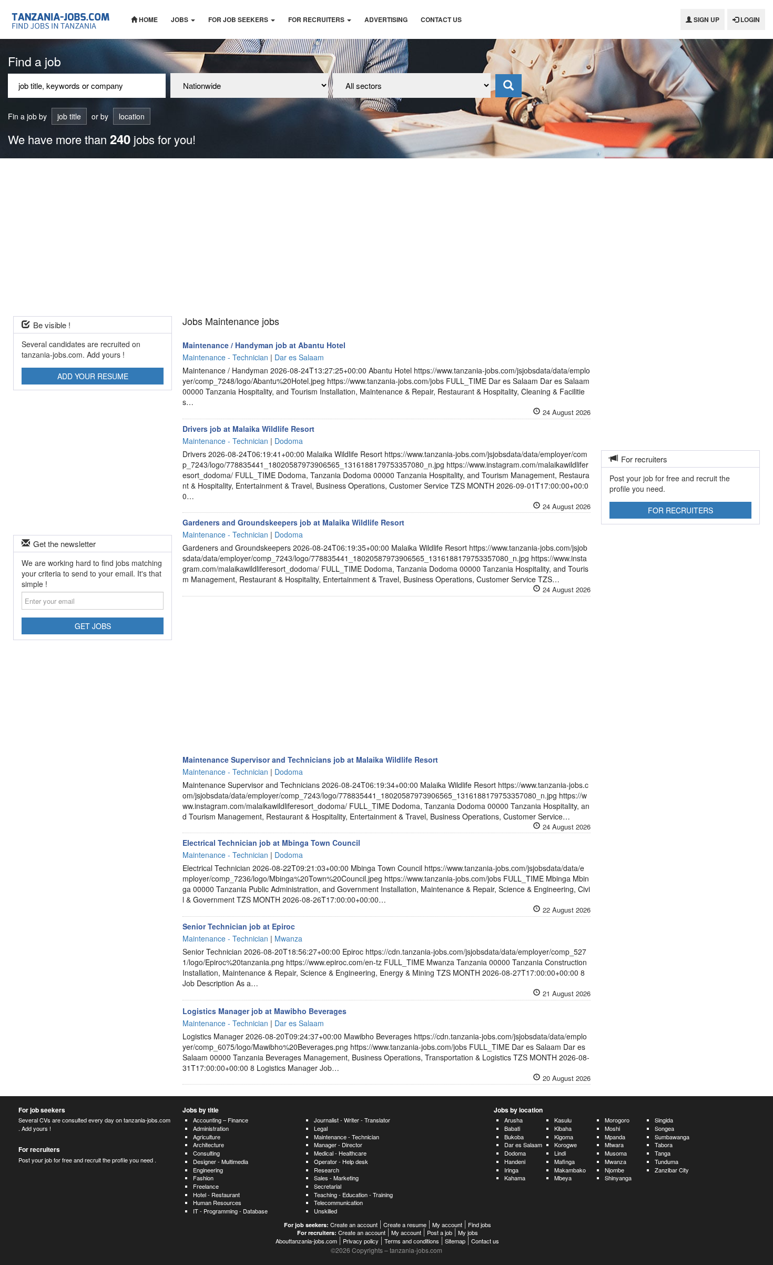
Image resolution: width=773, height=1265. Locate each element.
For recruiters (317, 19)
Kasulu (563, 1120)
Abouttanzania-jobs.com (306, 1241)
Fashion (203, 1177)
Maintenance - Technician (346, 1136)
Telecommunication (338, 1202)
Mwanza (615, 1161)
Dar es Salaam (523, 1144)
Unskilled (325, 1211)
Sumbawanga (672, 1136)
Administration (211, 1128)
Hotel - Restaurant (216, 1194)
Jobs (180, 19)
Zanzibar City (672, 1170)
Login (749, 19)
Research (326, 1170)
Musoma (616, 1153)
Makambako (570, 1170)
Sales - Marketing (336, 1177)
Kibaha (563, 1128)
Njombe (614, 1170)
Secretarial (327, 1186)
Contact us (441, 19)
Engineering (208, 1170)
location (132, 116)
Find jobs (479, 1224)
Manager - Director (338, 1144)
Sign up (705, 19)
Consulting (206, 1153)
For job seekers (239, 19)
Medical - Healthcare (340, 1153)
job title (69, 116)
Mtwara (614, 1144)
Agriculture (206, 1136)
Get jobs (93, 626)
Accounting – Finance (220, 1120)
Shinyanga (618, 1177)
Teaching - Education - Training (353, 1194)
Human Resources (217, 1202)
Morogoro (617, 1120)
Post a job (439, 1232)
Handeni (514, 1161)
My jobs (468, 1232)
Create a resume (404, 1224)
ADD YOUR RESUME (92, 376)
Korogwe (565, 1144)
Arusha (513, 1120)
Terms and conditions (411, 1241)
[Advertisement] (386, 237)
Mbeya (563, 1177)
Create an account (354, 1224)
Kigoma (563, 1136)
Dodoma (515, 1153)
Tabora (664, 1144)
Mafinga (564, 1161)
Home (147, 19)
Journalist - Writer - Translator (352, 1120)
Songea (664, 1128)
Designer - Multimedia (220, 1161)
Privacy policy (361, 1241)
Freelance (206, 1186)
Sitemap (455, 1241)
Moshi (612, 1128)
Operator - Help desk (341, 1161)
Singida (664, 1120)
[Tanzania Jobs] (61, 19)
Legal (321, 1128)
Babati (512, 1128)
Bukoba (514, 1136)
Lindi (560, 1153)
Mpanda (615, 1136)
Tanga (662, 1153)
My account (447, 1224)
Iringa (511, 1170)
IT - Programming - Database (230, 1211)
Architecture (208, 1144)
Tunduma (666, 1161)
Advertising (386, 19)
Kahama (514, 1177)
